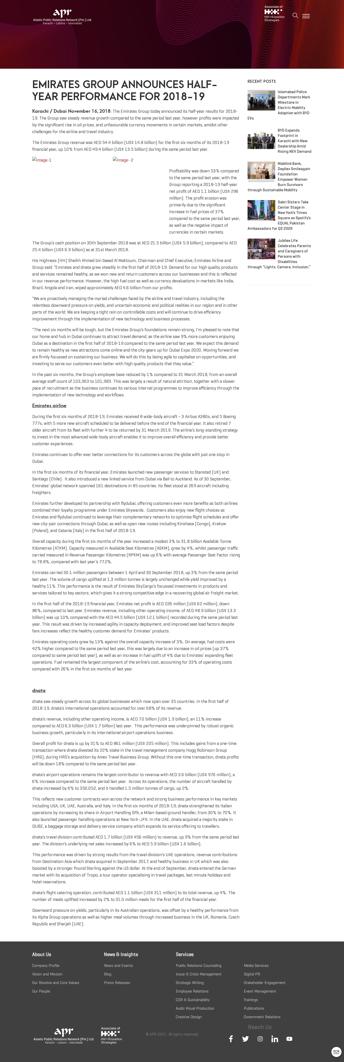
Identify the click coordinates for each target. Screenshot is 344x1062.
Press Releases (117, 982)
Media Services (256, 965)
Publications (254, 1008)
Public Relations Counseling (198, 965)
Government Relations (262, 1016)
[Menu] (306, 16)
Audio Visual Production (195, 1008)
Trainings (251, 999)
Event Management (260, 991)
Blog (107, 974)
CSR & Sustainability (193, 999)
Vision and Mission (47, 974)
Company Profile (45, 965)
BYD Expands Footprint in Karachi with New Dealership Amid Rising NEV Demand (295, 141)
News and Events (118, 965)
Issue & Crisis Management (199, 974)
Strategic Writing (190, 982)
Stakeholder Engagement (265, 982)
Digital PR (252, 974)
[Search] (295, 16)
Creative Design (189, 1016)
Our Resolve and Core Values (55, 982)
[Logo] (76, 16)
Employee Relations (192, 991)
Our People (41, 991)
